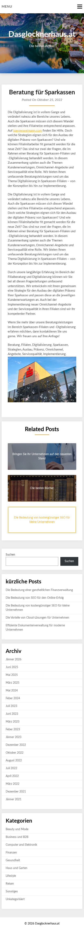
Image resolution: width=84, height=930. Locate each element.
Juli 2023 (11, 706)
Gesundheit (13, 860)
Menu (7, 6)
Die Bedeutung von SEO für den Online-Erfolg (35, 597)
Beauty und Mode (17, 829)
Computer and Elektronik (21, 844)
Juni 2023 (12, 713)
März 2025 (12, 682)
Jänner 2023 (13, 737)
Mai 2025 (12, 675)
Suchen (10, 554)
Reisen (10, 883)
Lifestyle (11, 876)
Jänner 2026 (13, 659)
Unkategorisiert (15, 899)
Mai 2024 (12, 690)
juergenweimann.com (27, 130)
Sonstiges (12, 891)
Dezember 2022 (16, 745)
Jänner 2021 (13, 799)
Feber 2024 (13, 698)
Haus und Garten (16, 868)
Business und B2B (17, 837)
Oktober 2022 (14, 752)
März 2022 (12, 783)
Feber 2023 (13, 729)
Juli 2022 (11, 768)
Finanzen (11, 852)
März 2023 (12, 721)
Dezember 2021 (16, 791)
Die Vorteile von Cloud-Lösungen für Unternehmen (37, 617)
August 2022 (14, 760)
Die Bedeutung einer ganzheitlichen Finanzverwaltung (39, 590)
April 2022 (12, 776)
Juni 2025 (12, 667)
